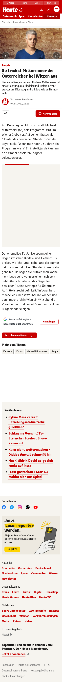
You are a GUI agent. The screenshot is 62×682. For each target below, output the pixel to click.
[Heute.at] (10, 9)
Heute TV (45, 597)
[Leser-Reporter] (42, 9)
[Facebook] (4, 507)
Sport (22, 16)
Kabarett (7, 351)
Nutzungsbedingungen (42, 670)
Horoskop (52, 592)
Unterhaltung (19, 22)
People (55, 351)
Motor (6, 621)
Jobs (37, 2)
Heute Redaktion (24, 99)
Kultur (19, 351)
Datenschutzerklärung (14, 670)
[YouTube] (36, 507)
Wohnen (24, 616)
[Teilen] (5, 113)
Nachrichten (10, 573)
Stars (30, 22)
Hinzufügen (49, 321)
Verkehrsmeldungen (45, 616)
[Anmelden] (49, 9)
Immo (24, 2)
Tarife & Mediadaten (29, 665)
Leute (15, 592)
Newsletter (9, 578)
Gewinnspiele (37, 610)
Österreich (10, 16)
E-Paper (10, 2)
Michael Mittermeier (37, 351)
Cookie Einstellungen (13, 676)
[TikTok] (28, 507)
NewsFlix (51, 2)
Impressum (8, 665)
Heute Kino (29, 597)
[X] (12, 507)
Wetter (53, 573)
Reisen (17, 621)
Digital (38, 592)
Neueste (52, 16)
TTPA (47, 665)
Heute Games (10, 597)
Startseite (6, 22)
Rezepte (54, 610)
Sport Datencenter (13, 610)
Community (38, 573)
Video (28, 621)
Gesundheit (9, 616)
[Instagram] (20, 507)
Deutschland (43, 568)
